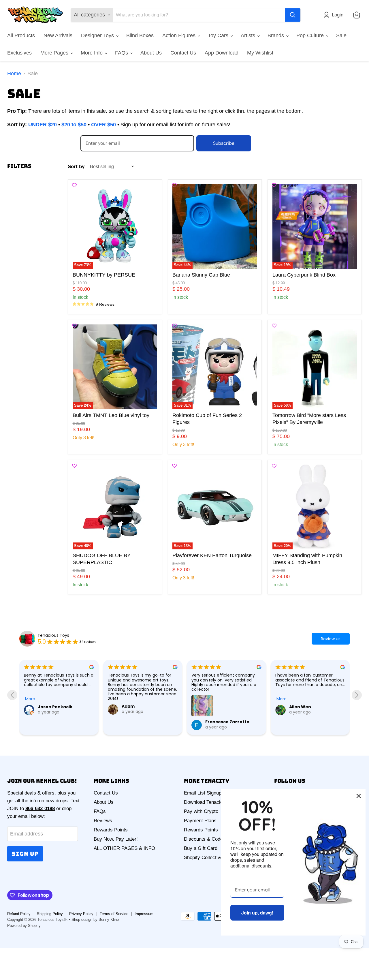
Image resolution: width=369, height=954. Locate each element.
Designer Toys (98, 35)
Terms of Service (114, 914)
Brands (276, 35)
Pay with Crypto (201, 811)
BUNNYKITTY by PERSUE (104, 275)
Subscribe (223, 143)
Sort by (76, 166)
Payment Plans (200, 820)
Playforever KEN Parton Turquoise (212, 555)
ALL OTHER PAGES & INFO (124, 848)
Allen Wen (300, 707)
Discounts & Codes (204, 839)
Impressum (144, 914)
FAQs (122, 53)
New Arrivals (58, 35)
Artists (249, 35)
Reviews (103, 820)
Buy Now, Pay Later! (116, 839)
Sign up (25, 853)
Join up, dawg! (257, 912)
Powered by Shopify (24, 925)
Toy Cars (219, 35)
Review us (330, 639)
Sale (341, 35)
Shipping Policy (50, 914)
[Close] (359, 796)
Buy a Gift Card (200, 848)
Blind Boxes (140, 35)
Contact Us (183, 53)
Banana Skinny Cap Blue (201, 275)
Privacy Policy (81, 914)
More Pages (55, 53)
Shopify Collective (203, 857)
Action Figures (179, 35)
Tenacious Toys (53, 635)
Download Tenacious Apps (212, 802)
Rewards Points (111, 830)
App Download (221, 53)
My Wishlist (260, 53)
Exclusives (19, 53)
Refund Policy (19, 914)
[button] (334, 15)
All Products (21, 35)
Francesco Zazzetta (227, 722)
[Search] (292, 15)
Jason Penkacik (55, 707)
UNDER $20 (42, 124)
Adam (128, 706)
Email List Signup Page (209, 793)
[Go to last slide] (12, 695)
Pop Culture (310, 35)
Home (14, 73)
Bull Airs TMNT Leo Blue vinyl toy (111, 415)
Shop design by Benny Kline (95, 919)
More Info (92, 53)
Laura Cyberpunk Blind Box (304, 275)
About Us (151, 53)
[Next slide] (357, 695)
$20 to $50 (73, 124)
